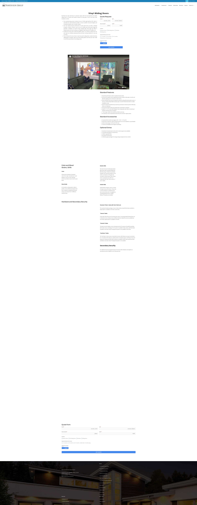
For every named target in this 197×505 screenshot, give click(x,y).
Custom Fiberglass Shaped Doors (105, 482)
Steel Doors (102, 485)
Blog (100, 503)
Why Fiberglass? (102, 501)
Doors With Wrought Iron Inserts (105, 478)
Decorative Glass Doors (104, 475)
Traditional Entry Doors (104, 471)
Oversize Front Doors (103, 473)
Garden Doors (102, 494)
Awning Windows (65, 499)
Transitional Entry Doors (104, 468)
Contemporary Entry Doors (104, 466)
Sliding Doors (102, 489)
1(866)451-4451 (11, 1)
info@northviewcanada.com (21, 1)
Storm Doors (102, 492)
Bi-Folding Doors (102, 487)
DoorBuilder (102, 499)
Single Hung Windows (66, 503)
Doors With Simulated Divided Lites (106, 480)
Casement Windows (65, 501)
